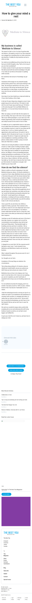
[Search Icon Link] (4, 551)
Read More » (4, 397)
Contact (6, 576)
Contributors (7, 563)
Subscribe (6, 570)
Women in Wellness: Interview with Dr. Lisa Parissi (13, 410)
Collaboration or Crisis (6, 394)
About (5, 558)
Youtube (5, 546)
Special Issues (7, 579)
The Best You (7, 538)
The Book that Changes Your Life (9, 405)
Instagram (6, 541)
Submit (5, 573)
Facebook (6, 542)
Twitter (5, 544)
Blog (5, 568)
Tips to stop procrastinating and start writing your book (14, 399)
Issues (5, 560)
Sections (6, 562)
